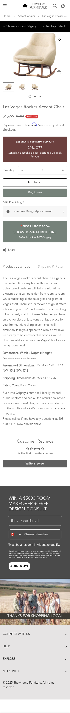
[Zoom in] (59, 72)
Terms (44, 557)
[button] (63, 5)
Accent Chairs (26, 16)
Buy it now (35, 192)
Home (6, 16)
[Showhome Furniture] (35, 5)
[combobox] (15, 534)
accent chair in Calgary (47, 278)
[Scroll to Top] (63, 693)
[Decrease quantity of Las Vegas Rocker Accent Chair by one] (22, 170)
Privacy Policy (34, 557)
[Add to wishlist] (59, 39)
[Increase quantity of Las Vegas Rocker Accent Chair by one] (62, 170)
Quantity (8, 170)
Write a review (35, 463)
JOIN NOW (19, 566)
